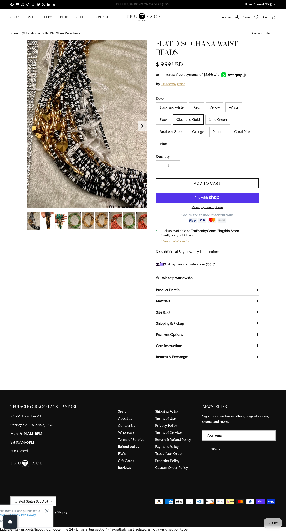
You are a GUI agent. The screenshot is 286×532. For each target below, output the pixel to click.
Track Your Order (169, 453)
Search (123, 411)
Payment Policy (167, 446)
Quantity (163, 156)
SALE (30, 17)
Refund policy (128, 446)
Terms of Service (131, 439)
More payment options (207, 207)
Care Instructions (169, 345)
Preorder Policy (167, 460)
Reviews (124, 467)
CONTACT (101, 17)
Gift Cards (126, 460)
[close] (76, 511)
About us (125, 418)
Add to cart (207, 183)
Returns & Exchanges (172, 357)
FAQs (122, 453)
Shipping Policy (167, 411)
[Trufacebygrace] (143, 17)
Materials (163, 301)
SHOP (14, 17)
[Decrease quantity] (160, 165)
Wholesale (126, 432)
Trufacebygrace (173, 84)
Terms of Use (165, 418)
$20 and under (31, 33)
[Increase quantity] (176, 165)
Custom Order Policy (171, 467)
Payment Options (169, 334)
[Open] (10, 522)
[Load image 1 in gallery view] (87, 124)
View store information (175, 241)
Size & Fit (163, 312)
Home (14, 33)
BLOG (64, 17)
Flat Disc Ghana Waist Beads (62, 33)
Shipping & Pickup (170, 323)
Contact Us (126, 425)
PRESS (47, 17)
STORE (81, 17)
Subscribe (217, 449)
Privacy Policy (166, 425)
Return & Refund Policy (173, 439)
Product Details (168, 290)
